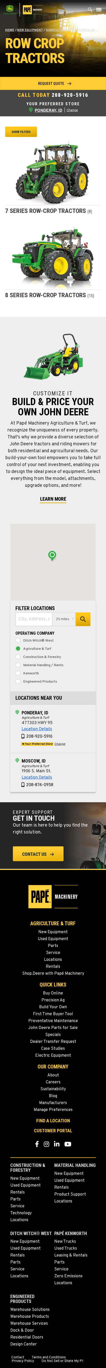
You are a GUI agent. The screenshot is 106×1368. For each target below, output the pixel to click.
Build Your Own (53, 1007)
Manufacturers (53, 1103)
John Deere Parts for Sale (53, 1028)
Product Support (70, 1194)
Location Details (37, 729)
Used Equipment (53, 939)
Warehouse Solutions (30, 1309)
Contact (17, 1357)
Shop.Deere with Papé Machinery (53, 973)
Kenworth (31, 674)
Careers (53, 1082)
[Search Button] (90, 11)
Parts (53, 946)
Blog (53, 1096)
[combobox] (33, 619)
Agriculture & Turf (37, 649)
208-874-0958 (39, 785)
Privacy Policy (23, 1361)
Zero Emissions (68, 1276)
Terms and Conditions (49, 1357)
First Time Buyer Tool (53, 1014)
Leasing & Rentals (70, 1255)
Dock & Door (22, 1330)
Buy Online (53, 993)
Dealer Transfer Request (53, 1041)
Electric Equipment (53, 1055)
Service (53, 952)
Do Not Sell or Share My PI (62, 1361)
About (53, 1075)
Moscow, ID (34, 761)
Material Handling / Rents (43, 665)
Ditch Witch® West (38, 641)
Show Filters (21, 132)
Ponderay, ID (35, 712)
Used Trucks (65, 1248)
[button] (53, 83)
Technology (21, 1213)
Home (9, 30)
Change (72, 110)
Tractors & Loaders (87, 30)
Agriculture (56, 30)
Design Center (23, 1344)
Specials (53, 1034)
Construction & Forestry (42, 657)
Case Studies (53, 1048)
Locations (53, 959)
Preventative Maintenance (53, 1021)
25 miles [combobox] (62, 619)
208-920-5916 (70, 95)
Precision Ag (53, 1000)
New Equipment (30, 30)
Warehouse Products (29, 1316)
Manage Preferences (53, 1110)
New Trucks (65, 1241)
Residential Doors (26, 1337)
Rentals (53, 966)
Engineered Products (40, 682)
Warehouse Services (29, 1323)
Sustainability (53, 1089)
